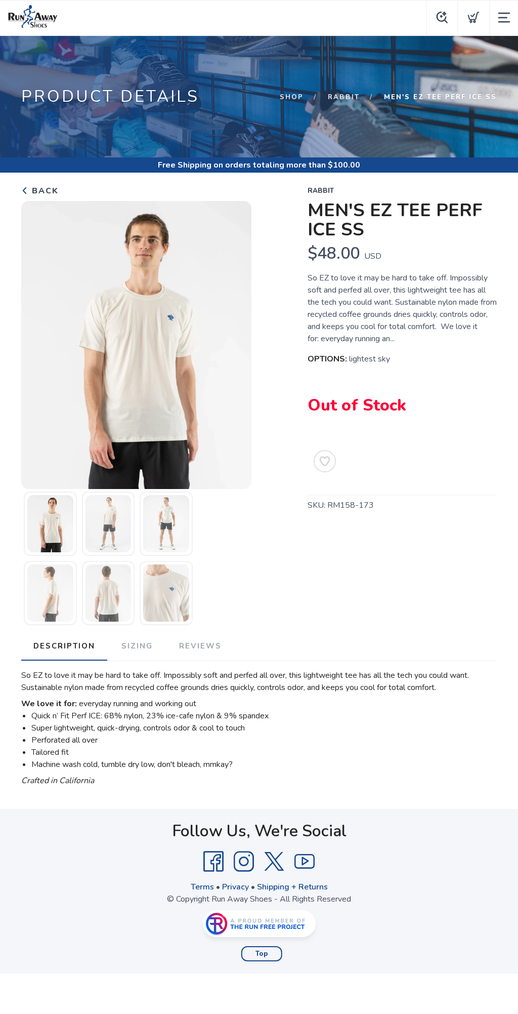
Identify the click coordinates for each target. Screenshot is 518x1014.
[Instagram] (244, 861)
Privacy (235, 887)
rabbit (344, 97)
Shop (292, 97)
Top (261, 953)
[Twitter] (274, 861)
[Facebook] (213, 861)
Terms (202, 887)
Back (44, 190)
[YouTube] (304, 861)
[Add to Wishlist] (325, 461)
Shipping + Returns (292, 887)
